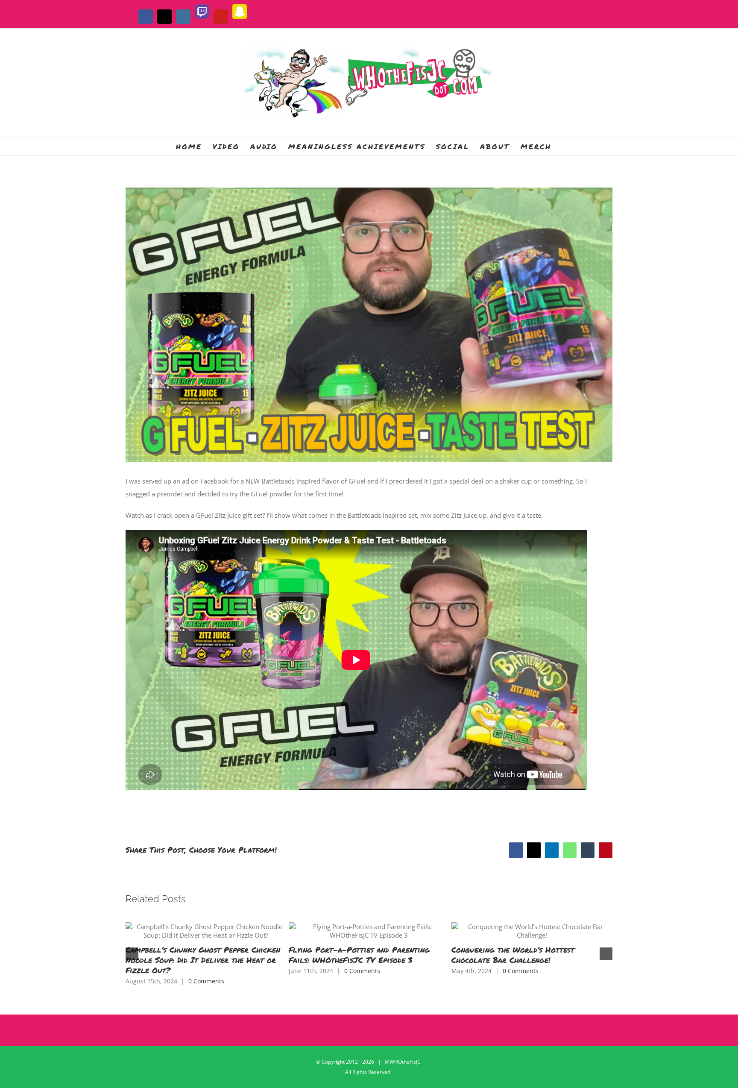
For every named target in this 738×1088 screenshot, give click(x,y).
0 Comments (206, 981)
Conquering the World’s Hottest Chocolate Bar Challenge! (512, 954)
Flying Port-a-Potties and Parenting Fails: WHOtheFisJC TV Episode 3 (359, 954)
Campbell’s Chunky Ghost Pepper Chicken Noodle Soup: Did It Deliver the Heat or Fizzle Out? (203, 960)
